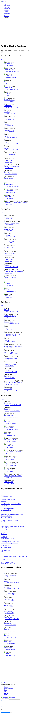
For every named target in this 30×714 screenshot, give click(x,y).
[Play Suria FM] (4, 584)
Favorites (6, 16)
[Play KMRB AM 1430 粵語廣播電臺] (4, 386)
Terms (5, 691)
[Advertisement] (15, 31)
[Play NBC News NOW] (4, 133)
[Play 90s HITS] (4, 127)
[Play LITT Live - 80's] (4, 232)
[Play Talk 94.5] (4, 151)
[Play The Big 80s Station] (4, 103)
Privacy (6, 690)
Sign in (6, 17)
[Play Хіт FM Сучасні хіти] (4, 578)
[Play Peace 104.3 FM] (4, 602)
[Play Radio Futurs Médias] (4, 596)
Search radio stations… (7, 50)
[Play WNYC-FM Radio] (4, 91)
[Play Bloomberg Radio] (4, 325)
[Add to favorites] (1, 709)
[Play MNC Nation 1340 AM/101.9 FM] (4, 479)
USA (6, 4)
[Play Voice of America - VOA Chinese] (4, 349)
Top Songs (7, 8)
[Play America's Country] (4, 85)
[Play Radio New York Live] (4, 244)
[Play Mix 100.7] (4, 115)
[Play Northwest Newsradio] (4, 461)
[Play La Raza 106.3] (4, 392)
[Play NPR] (4, 331)
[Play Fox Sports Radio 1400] (4, 467)
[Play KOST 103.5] (4, 145)
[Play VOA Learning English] (4, 319)
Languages (7, 13)
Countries (6, 10)
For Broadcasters (8, 688)
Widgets (6, 693)
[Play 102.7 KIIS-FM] (4, 109)
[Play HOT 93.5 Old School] (4, 121)
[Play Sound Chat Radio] (4, 473)
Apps (5, 694)
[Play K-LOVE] (4, 343)
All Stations (7, 5)
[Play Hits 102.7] (4, 139)
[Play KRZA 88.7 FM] (4, 485)
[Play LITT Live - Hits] (4, 220)
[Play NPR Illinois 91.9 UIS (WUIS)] (4, 337)
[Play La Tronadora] (4, 590)
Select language (5, 698)
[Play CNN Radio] (4, 97)
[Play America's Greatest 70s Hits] (4, 226)
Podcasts (6, 7)
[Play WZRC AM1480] (4, 355)
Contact (6, 687)
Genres (6, 11)
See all (2, 59)
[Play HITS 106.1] (4, 238)
